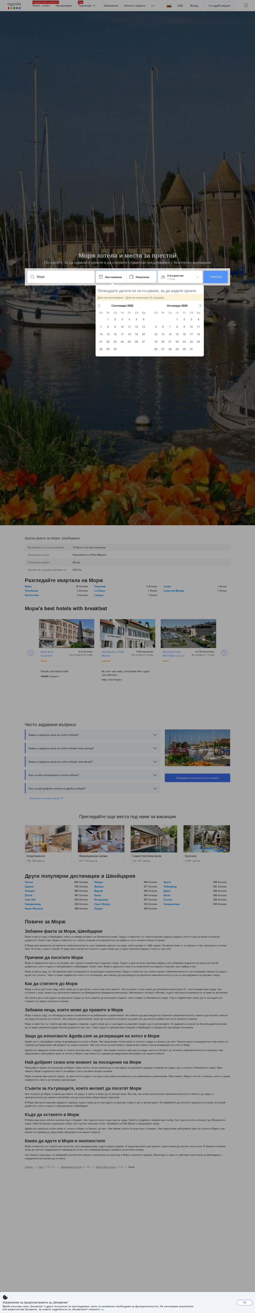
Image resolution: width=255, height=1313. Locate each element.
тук (102, 1309)
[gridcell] (108, 319)
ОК (244, 1302)
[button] (99, 305)
